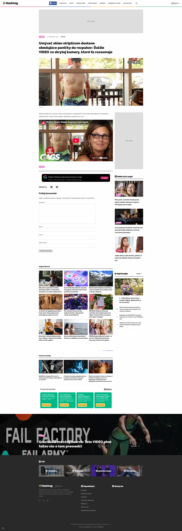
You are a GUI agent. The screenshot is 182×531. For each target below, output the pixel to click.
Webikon (100, 527)
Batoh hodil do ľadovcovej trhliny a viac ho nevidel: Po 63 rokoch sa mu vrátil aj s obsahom (130, 309)
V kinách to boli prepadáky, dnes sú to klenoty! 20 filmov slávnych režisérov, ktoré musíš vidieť (75, 377)
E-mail (41, 234)
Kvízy (71, 3)
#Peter (62, 36)
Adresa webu (43, 242)
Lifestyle (63, 3)
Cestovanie (92, 3)
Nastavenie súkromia (88, 510)
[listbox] (136, 273)
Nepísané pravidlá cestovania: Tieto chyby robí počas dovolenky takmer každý (130, 324)
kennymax (88, 527)
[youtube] (43, 501)
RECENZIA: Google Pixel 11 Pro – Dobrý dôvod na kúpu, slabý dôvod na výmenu (50, 377)
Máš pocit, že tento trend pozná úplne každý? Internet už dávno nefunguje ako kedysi (127, 202)
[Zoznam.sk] (175, 3)
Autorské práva (86, 493)
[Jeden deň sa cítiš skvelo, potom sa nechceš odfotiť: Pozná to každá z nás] (129, 244)
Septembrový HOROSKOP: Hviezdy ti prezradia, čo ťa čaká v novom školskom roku (131, 317)
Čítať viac (134, 446)
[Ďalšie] (141, 470)
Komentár (42, 202)
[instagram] (47, 501)
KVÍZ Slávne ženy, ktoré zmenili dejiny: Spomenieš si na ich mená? (130, 300)
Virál (42, 36)
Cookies (84, 497)
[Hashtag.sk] (10, 3)
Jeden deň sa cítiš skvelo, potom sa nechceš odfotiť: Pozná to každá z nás (128, 258)
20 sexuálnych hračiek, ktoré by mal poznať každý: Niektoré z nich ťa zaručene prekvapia (129, 230)
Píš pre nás (85, 507)
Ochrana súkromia (87, 500)
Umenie (102, 3)
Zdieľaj (54, 3)
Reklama (84, 503)
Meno (41, 226)
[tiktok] (51, 501)
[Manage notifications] (2, 528)
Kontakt (83, 490)
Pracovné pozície (47, 389)
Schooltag (127, 3)
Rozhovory (81, 3)
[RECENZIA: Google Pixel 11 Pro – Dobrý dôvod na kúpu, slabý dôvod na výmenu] (51, 366)
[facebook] (39, 501)
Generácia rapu (114, 3)
